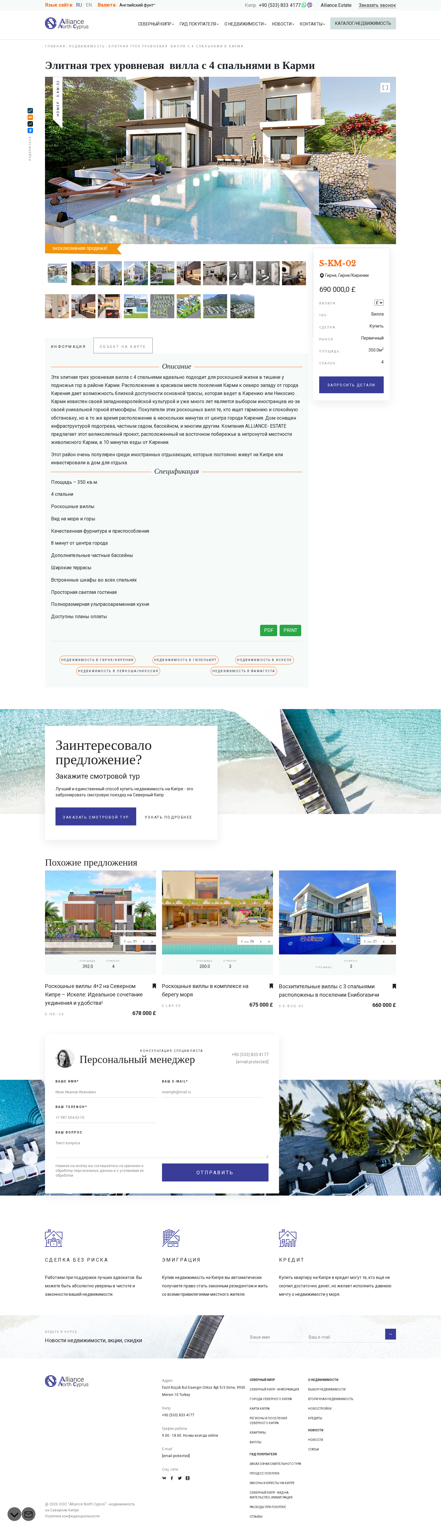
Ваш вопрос (69, 1132)
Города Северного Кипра (271, 1399)
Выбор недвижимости (327, 1389)
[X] (30, 124)
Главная (55, 46)
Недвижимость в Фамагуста (243, 671)
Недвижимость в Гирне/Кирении (97, 660)
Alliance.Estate (336, 5)
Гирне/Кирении (353, 275)
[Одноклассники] (30, 117)
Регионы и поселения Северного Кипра (268, 1421)
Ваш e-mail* (175, 1081)
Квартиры (258, 1432)
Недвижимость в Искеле (264, 660)
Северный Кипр (154, 24)
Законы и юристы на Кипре (272, 1483)
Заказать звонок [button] (377, 5)
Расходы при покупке (268, 1507)
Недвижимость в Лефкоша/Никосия (118, 671)
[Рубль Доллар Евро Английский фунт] (139, 5)
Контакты (311, 24)
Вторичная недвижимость (330, 1399)
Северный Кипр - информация (274, 1389)
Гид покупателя (198, 24)
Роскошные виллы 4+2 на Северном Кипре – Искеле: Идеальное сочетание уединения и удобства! (94, 994)
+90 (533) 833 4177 (280, 5)
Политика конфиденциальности (72, 1516)
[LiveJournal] (30, 110)
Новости (282, 24)
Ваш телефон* (71, 1107)
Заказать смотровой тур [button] (96, 817)
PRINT (290, 630)
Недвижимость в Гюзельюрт (185, 660)
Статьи (313, 1449)
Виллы (255, 1442)
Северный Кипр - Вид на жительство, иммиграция (271, 1495)
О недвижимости (244, 24)
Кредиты (315, 1418)
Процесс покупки (264, 1473)
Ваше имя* (67, 1081)
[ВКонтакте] (30, 130)
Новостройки (320, 1408)
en (89, 5)
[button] (385, 87)
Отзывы (256, 1516)
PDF (268, 630)
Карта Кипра (260, 1408)
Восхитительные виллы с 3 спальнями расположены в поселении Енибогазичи (329, 990)
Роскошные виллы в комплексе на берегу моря (205, 990)
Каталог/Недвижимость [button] (363, 23)
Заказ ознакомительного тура (275, 1464)
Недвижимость (87, 46)
